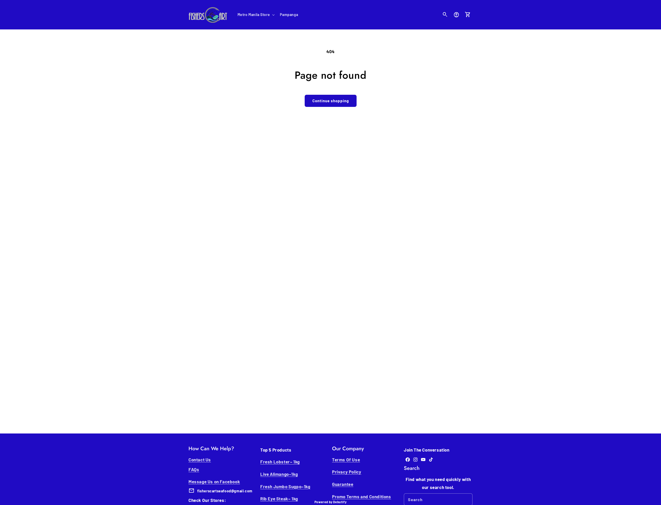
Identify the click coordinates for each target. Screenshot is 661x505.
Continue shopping (330, 100)
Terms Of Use (346, 459)
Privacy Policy (346, 471)
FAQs (193, 469)
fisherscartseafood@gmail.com (225, 491)
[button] (255, 14)
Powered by (330, 502)
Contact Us (199, 459)
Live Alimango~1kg (279, 474)
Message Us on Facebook (214, 481)
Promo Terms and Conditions (361, 496)
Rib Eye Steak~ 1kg (279, 498)
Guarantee (342, 484)
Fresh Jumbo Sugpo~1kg (285, 486)
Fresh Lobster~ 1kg (280, 461)
